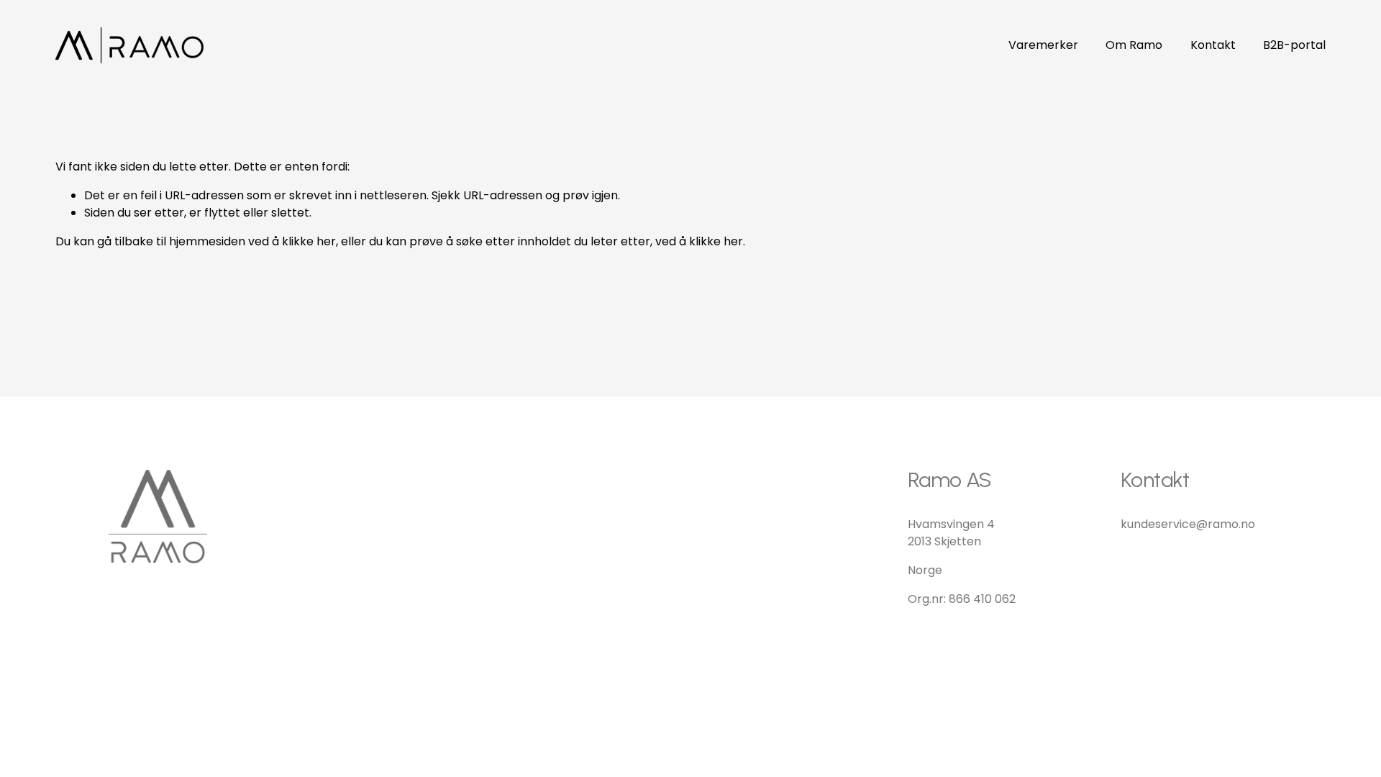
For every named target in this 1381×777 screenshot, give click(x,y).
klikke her (309, 241)
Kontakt (1213, 45)
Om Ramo (1134, 45)
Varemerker (1043, 45)
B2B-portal (1294, 45)
